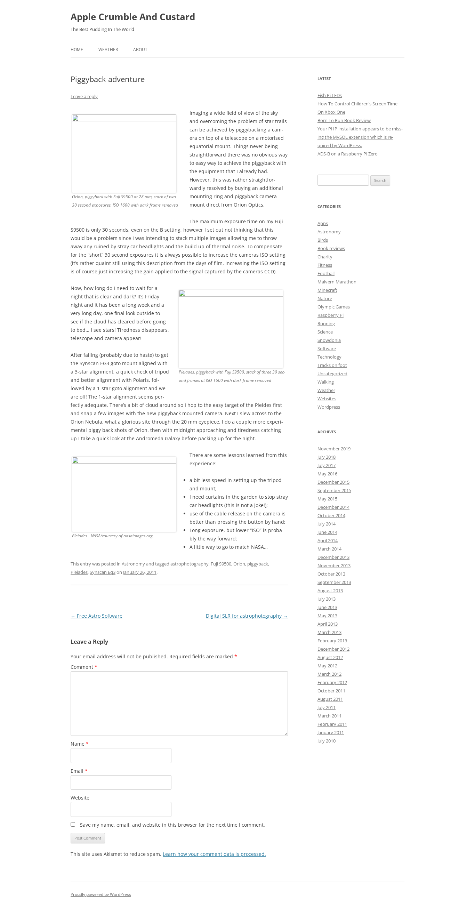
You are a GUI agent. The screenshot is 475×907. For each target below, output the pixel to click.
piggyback (257, 564)
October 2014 (331, 515)
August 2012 (330, 657)
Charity (324, 257)
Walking (325, 382)
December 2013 (333, 557)
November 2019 (334, 449)
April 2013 (327, 624)
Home (77, 50)
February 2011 (332, 724)
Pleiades (79, 572)
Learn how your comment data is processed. (214, 854)
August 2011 (330, 699)
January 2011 (330, 732)
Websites (326, 398)
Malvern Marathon (336, 282)
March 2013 (329, 632)
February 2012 (332, 682)
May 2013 (327, 615)
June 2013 (327, 607)
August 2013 (330, 590)
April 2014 (327, 540)
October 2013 (331, 574)
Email (79, 771)
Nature (324, 298)
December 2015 (333, 482)
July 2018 (326, 457)
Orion (239, 564)
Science (325, 332)
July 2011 (326, 707)
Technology (329, 357)
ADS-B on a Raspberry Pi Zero (347, 154)
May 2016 (327, 474)
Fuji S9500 (221, 564)
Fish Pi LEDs (329, 95)
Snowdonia (329, 340)
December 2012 (333, 649)
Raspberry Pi (330, 315)
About (140, 50)
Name (80, 743)
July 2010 (326, 741)
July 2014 (326, 524)
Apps (322, 223)
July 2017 (326, 465)
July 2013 (326, 599)
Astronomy (133, 564)
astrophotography (189, 564)
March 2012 (329, 674)
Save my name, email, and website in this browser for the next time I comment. (172, 824)
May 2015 (327, 499)
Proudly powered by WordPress (101, 894)
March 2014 (329, 549)
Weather (108, 50)
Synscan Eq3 (102, 572)
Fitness (324, 265)
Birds (322, 240)
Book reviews (331, 248)
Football (326, 273)
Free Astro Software (96, 615)
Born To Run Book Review (344, 120)
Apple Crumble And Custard (133, 16)
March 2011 (329, 716)
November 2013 (334, 565)
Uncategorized (332, 373)
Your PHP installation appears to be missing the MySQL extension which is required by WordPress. (360, 137)
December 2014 (333, 507)
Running (326, 323)
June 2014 (327, 532)
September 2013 (334, 582)
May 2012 (327, 666)
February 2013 (332, 640)
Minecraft (327, 290)
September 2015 (334, 490)
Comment (84, 667)
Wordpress (328, 407)
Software (326, 348)
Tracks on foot (332, 365)
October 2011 (331, 691)
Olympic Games (333, 307)
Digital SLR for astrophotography (247, 615)
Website (80, 797)
